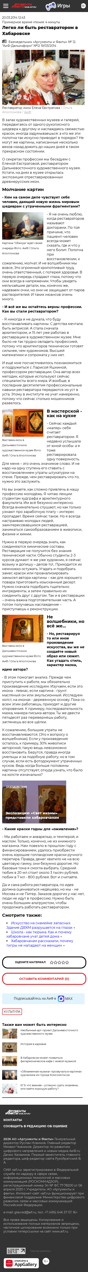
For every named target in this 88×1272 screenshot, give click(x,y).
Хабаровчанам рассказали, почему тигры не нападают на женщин (39, 943)
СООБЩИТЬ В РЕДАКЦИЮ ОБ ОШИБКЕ (35, 1126)
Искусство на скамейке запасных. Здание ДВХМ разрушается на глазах (39, 925)
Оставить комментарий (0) (44, 979)
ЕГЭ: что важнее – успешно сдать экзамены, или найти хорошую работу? (49, 1087)
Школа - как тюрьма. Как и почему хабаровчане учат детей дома (39, 934)
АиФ (27, 112)
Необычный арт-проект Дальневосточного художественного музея (49, 1032)
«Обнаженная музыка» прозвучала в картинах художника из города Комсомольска (51, 1073)
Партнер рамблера (40, 1251)
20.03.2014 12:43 (13, 18)
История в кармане (33, 1044)
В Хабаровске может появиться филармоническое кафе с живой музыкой (48, 1059)
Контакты (12, 1120)
